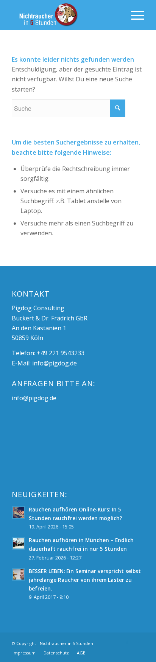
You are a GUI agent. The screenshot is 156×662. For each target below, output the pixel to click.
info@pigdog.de (54, 363)
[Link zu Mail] (138, 642)
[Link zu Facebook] (127, 642)
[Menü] (133, 15)
